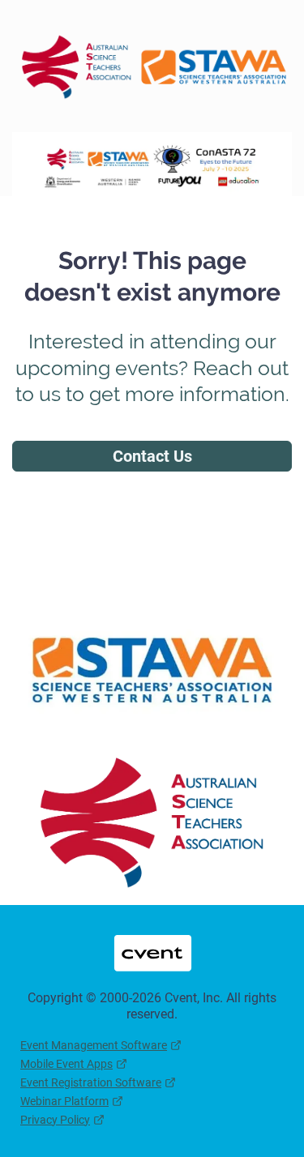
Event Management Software (93, 1045)
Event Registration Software (90, 1082)
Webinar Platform (64, 1101)
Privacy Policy (55, 1119)
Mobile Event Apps (66, 1063)
